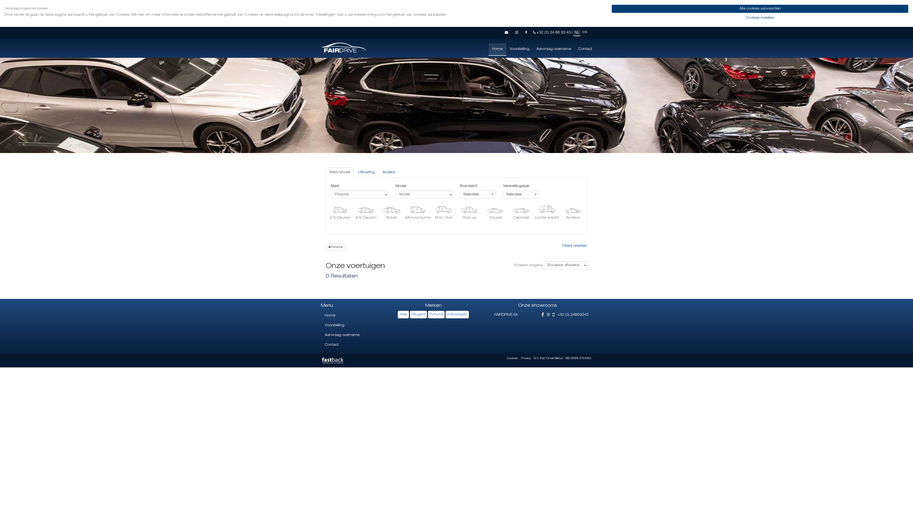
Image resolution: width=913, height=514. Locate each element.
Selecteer (471, 194)
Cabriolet (521, 218)
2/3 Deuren (340, 218)
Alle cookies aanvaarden (760, 8)
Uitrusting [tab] (366, 172)
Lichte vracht (547, 218)
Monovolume (417, 218)
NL (577, 33)
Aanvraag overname (553, 49)
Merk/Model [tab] (340, 172)
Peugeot (418, 314)
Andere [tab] (389, 172)
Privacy (526, 358)
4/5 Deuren (365, 218)
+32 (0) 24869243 (571, 315)
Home (497, 49)
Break (391, 218)
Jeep (403, 314)
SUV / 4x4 (443, 218)
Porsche (336, 247)
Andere (573, 218)
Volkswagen (457, 314)
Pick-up (469, 218)
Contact (585, 49)
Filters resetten (574, 246)
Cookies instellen (760, 18)
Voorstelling (519, 49)
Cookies (512, 358)
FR (585, 33)
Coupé (495, 218)
